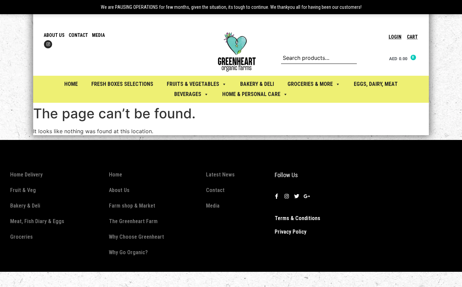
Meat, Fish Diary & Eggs (37, 221)
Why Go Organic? (128, 252)
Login (395, 37)
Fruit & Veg (23, 190)
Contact (78, 35)
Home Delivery (26, 174)
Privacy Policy (290, 232)
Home (71, 84)
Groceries (21, 237)
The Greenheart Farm (133, 221)
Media (98, 35)
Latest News (220, 174)
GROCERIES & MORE (310, 84)
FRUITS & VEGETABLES (193, 84)
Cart (412, 37)
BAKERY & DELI (257, 84)
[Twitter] (297, 196)
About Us (54, 35)
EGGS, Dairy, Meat (376, 84)
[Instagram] (48, 44)
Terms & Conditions (297, 218)
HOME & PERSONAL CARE (251, 94)
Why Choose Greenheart (136, 237)
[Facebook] (277, 196)
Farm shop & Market (132, 205)
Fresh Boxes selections (122, 84)
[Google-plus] (307, 196)
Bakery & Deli (25, 205)
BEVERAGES (187, 94)
